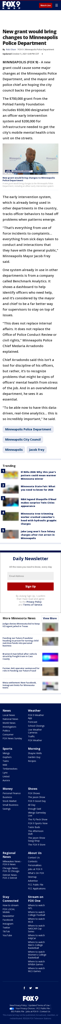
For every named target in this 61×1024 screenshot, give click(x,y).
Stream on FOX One (35, 899)
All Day (31, 804)
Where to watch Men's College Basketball (36, 945)
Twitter (6, 927)
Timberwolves (10, 768)
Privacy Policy (34, 601)
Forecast (32, 721)
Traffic (31, 736)
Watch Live (46, 5)
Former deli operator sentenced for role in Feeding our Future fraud (21, 669)
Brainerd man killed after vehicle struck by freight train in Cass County (20, 656)
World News (9, 722)
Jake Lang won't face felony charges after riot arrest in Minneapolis (38, 535)
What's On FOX (36, 873)
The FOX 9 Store (36, 844)
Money (8, 789)
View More (50, 618)
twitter (30, 988)
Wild (5, 764)
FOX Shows (34, 793)
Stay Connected (10, 899)
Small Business (10, 804)
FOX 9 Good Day (37, 801)
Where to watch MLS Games (36, 970)
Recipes (32, 760)
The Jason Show (36, 797)
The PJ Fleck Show (37, 819)
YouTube (7, 935)
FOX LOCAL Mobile (9, 911)
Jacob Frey (36, 450)
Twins (6, 760)
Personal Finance (12, 793)
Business (7, 797)
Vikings (6, 753)
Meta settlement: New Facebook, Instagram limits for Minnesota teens (19, 685)
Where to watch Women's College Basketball (37, 954)
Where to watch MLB (36, 920)
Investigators (9, 726)
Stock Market (10, 801)
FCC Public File (35, 884)
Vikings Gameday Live (37, 814)
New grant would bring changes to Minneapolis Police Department (29, 179)
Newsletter (8, 915)
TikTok (6, 931)
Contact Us (34, 857)
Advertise (33, 880)
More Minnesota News (19, 618)
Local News (9, 715)
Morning (34, 749)
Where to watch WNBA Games (36, 963)
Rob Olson (11, 49)
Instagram (8, 923)
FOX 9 (20, 49)
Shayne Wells (35, 753)
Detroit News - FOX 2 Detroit (10, 876)
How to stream (11, 905)
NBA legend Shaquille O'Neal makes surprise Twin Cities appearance (38, 503)
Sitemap (32, 876)
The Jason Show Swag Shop (36, 839)
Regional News (9, 855)
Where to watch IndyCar (36, 937)
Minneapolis (14, 450)
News (7, 710)
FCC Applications (37, 888)
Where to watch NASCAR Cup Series (36, 928)
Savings (7, 808)
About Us (34, 853)
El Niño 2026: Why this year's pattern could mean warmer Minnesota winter (38, 475)
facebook (24, 988)
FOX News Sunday (12, 738)
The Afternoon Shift (35, 832)
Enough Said (34, 808)
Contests (32, 861)
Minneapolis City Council (23, 439)
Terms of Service (32, 604)
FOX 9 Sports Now (37, 823)
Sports (7, 749)
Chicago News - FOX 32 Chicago (11, 870)
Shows (32, 789)
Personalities (34, 865)
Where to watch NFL (36, 907)
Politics (6, 730)
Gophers (7, 757)
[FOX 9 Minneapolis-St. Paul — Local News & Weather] (12, 5)
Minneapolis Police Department (39, 49)
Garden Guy (34, 757)
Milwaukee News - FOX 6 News (12, 863)
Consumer (8, 734)
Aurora (6, 780)
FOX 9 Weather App (36, 717)
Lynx (5, 772)
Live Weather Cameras (35, 731)
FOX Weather (35, 740)
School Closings (36, 725)
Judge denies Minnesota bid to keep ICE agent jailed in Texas (21, 625)
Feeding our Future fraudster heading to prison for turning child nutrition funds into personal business (21, 642)
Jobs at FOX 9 (35, 869)
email (36, 988)
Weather (34, 710)
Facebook (8, 919)
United (6, 776)
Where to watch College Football (36, 913)
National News (10, 718)
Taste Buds (34, 827)
